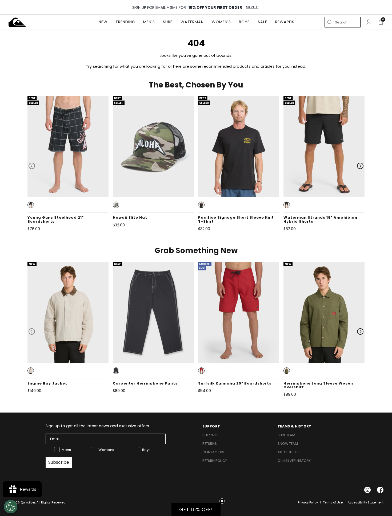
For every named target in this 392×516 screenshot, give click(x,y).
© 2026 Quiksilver (22, 502)
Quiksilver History (294, 460)
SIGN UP (252, 7)
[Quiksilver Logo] (17, 22)
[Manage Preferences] (10, 506)
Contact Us (213, 452)
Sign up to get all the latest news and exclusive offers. (98, 426)
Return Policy (214, 460)
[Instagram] (367, 490)
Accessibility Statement (365, 502)
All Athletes (288, 452)
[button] (30, 205)
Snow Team (288, 443)
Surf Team (286, 435)
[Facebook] (380, 490)
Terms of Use (333, 502)
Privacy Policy (308, 502)
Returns (209, 443)
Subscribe (58, 462)
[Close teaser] (222, 501)
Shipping (209, 435)
